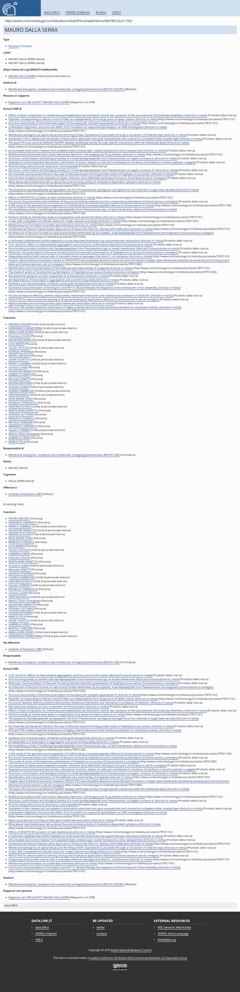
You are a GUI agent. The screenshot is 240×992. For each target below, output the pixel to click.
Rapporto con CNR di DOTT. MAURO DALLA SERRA (39, 102)
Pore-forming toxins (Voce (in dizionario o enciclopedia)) (43, 166)
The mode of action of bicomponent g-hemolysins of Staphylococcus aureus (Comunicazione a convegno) (73, 272)
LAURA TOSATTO (18, 359)
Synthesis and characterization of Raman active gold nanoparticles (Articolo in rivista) (61, 284)
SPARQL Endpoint (78, 12)
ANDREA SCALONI (19, 324)
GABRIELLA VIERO (19, 375)
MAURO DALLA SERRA (21, 76)
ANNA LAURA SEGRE (20, 332)
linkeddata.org (167, 939)
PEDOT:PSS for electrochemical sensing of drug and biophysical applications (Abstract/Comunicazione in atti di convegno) (83, 299)
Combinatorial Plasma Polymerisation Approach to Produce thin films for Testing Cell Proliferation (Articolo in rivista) (80, 229)
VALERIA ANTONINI (20, 383)
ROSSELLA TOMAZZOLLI (23, 402)
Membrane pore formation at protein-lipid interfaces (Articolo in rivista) (52, 225)
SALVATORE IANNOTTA (22, 340)
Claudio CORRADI (19, 430)
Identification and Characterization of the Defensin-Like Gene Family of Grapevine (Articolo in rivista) (70, 268)
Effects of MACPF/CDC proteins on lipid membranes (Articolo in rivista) (51, 197)
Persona (13, 46)
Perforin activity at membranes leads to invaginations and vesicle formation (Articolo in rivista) (66, 217)
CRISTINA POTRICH (20, 406)
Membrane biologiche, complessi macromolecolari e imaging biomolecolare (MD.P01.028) (63, 455)
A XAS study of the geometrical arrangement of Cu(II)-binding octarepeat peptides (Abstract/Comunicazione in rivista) (81, 205)
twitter (100, 927)
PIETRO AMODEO (19, 355)
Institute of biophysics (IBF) (25, 494)
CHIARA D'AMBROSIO (21, 391)
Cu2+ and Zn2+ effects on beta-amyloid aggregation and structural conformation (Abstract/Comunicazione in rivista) (80, 244)
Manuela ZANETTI (19, 379)
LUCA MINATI (16, 344)
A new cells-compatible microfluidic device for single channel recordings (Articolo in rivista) (64, 221)
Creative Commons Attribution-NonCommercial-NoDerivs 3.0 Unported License (138, 958)
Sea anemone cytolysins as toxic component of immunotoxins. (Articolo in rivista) (58, 276)
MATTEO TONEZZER (20, 422)
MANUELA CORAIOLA (21, 418)
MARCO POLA (16, 442)
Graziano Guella (18, 387)
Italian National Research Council (131, 950)
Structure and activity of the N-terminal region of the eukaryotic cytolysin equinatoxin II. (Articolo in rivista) (74, 123)
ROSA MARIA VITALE (20, 398)
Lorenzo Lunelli (17, 367)
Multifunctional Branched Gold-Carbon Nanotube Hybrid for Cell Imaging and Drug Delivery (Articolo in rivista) (76, 154)
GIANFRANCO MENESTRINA (25, 328)
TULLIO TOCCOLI (18, 348)
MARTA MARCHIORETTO (23, 410)
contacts (101, 933)
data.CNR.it (52, 12)
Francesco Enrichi (19, 336)
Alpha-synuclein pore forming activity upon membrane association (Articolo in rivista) (61, 303)
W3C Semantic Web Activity (174, 927)
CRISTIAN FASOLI (18, 395)
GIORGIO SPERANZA (20, 351)
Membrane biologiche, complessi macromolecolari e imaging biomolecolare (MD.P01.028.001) (66, 89)
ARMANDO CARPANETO (23, 426)
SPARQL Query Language (173, 933)
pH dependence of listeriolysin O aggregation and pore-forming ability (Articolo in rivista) (63, 280)
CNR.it (116, 12)
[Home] (20, 8)
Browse (101, 12)
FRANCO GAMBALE (20, 363)
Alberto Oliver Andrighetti (24, 434)
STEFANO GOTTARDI (20, 414)
